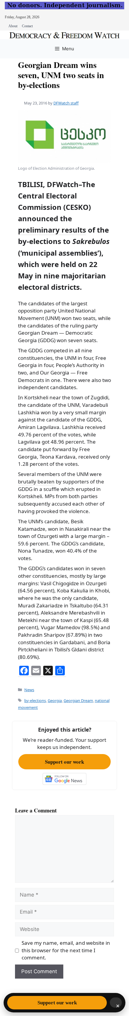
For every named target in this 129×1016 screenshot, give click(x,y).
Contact (27, 26)
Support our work (64, 761)
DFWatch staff (66, 103)
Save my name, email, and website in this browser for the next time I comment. (66, 950)
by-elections (35, 700)
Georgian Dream (78, 700)
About (12, 26)
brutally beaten (36, 481)
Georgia (55, 700)
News (29, 689)
